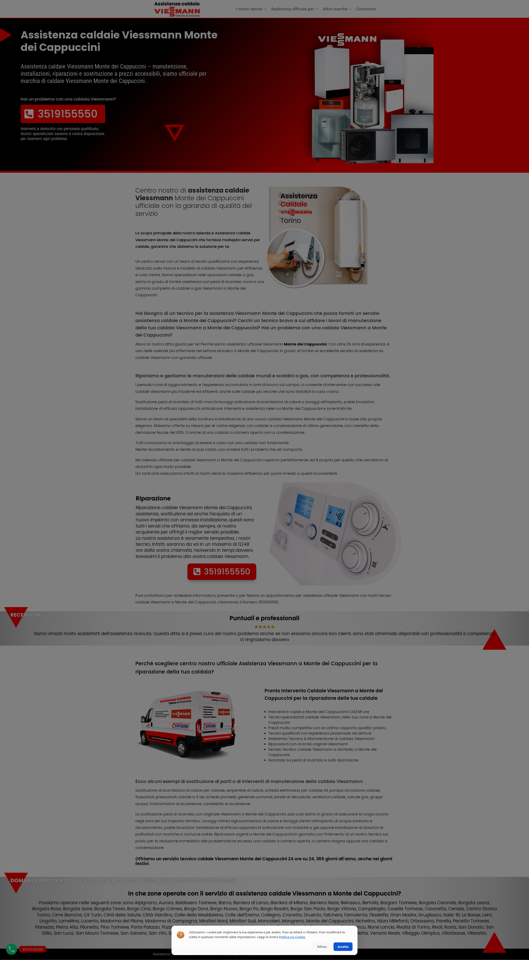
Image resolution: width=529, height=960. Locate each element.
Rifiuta (322, 947)
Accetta (343, 947)
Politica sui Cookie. (292, 937)
